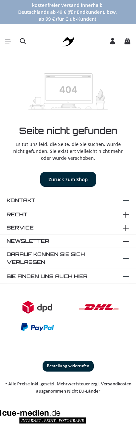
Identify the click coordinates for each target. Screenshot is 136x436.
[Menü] (8, 41)
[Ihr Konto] (112, 41)
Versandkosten (116, 384)
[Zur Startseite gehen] (68, 41)
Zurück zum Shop (68, 179)
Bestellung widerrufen (68, 366)
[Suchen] (22, 41)
